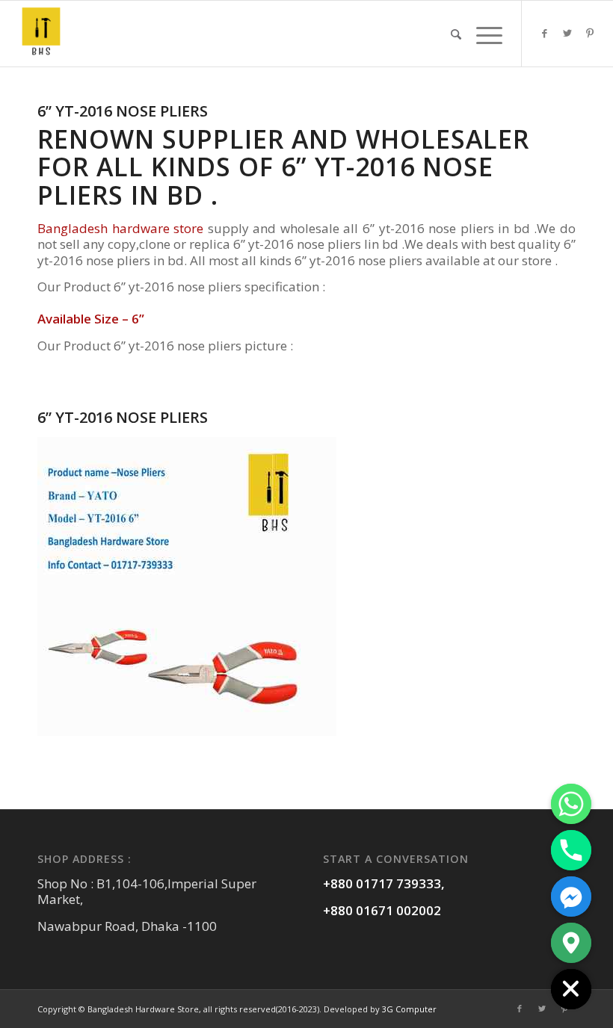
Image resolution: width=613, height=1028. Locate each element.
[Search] (456, 33)
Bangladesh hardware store (122, 228)
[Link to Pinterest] (590, 33)
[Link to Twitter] (567, 33)
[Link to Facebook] (545, 33)
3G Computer (409, 1009)
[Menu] (485, 33)
